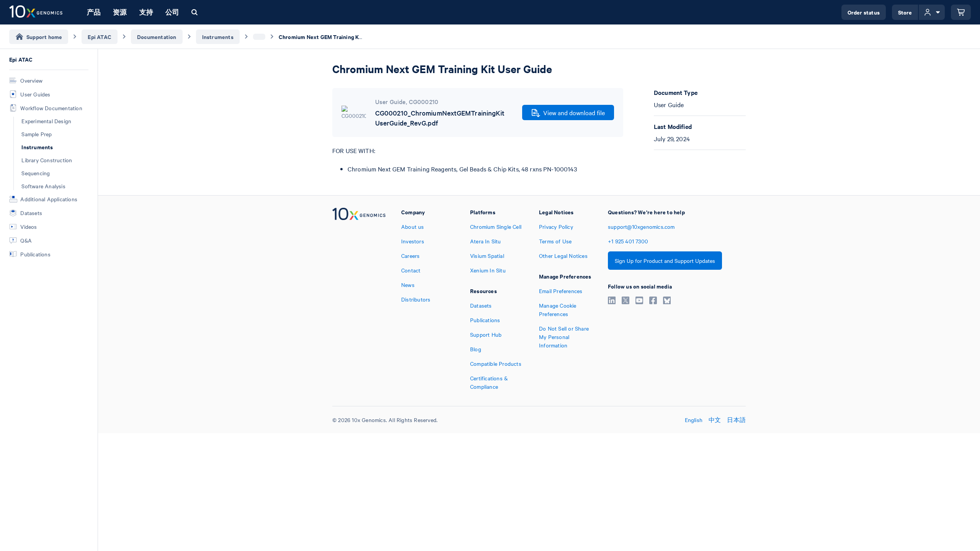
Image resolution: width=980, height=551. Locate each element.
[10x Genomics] (358, 299)
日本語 (736, 420)
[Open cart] (961, 12)
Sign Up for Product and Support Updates (665, 260)
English (693, 420)
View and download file (574, 112)
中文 (715, 420)
